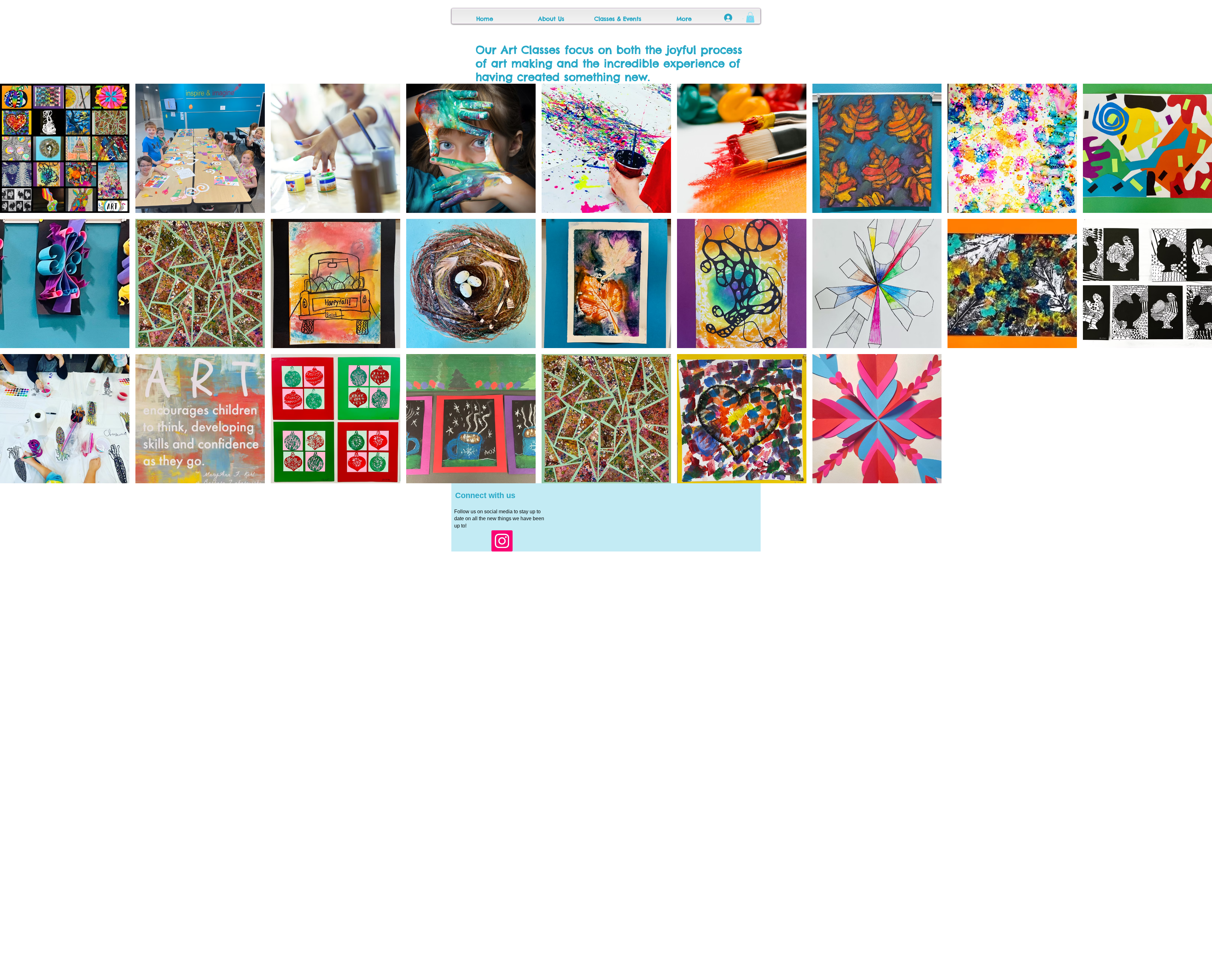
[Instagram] (502, 540)
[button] (750, 17)
